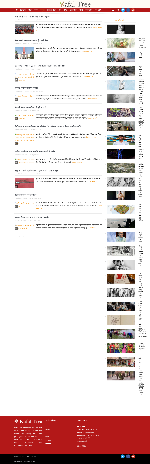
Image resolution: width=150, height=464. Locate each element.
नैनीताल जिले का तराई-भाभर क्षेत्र (26, 88)
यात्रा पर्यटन (73, 10)
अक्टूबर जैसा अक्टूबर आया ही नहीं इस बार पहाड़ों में (32, 217)
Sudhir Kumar (25, 20)
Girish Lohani (24, 155)
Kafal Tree (24, 110)
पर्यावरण (42, 10)
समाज (36, 10)
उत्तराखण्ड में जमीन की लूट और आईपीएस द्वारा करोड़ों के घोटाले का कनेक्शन (40, 66)
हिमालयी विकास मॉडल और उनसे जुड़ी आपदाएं (30, 107)
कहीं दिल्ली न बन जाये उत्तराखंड (25, 195)
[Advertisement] (75, 399)
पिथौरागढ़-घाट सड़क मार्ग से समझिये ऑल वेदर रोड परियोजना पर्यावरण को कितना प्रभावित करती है (48, 126)
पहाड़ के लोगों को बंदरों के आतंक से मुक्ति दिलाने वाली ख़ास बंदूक (36, 171)
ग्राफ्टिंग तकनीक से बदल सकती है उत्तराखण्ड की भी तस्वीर (35, 151)
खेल (60, 10)
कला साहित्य (88, 10)
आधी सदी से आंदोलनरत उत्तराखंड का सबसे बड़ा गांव (32, 17)
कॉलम (30, 10)
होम (17, 10)
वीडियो (81, 10)
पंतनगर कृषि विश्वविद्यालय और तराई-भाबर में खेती (31, 40)
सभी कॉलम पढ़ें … (120, 20)
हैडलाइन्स (23, 10)
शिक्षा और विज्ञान (51, 10)
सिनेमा (65, 10)
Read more (86, 51)
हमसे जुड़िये (98, 10)
